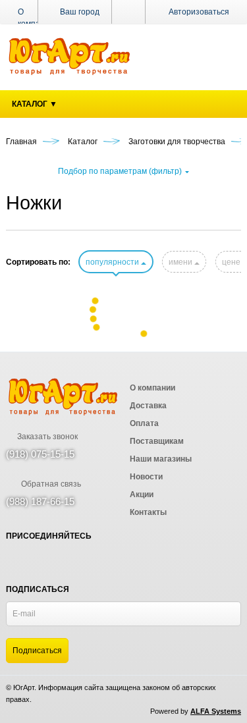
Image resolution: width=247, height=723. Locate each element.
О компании (36, 17)
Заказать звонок (46, 436)
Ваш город (78, 11)
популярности (113, 262)
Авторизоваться (199, 11)
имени (181, 262)
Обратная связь (50, 484)
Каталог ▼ (34, 104)
